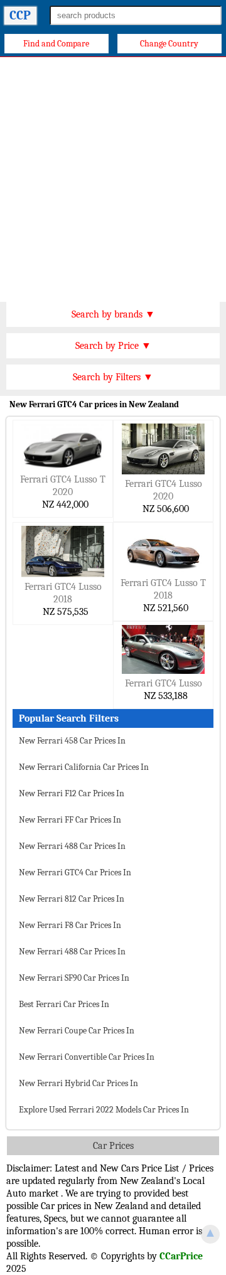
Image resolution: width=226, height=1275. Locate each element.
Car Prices (113, 1145)
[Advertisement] (113, 176)
